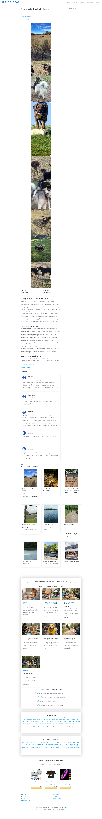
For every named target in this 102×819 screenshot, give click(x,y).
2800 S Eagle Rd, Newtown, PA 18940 (72, 564)
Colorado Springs (60, 745)
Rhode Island (51, 725)
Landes (77, 719)
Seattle (61, 742)
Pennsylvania (39, 725)
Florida (38, 719)
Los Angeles (51, 742)
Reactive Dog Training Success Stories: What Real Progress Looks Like (71, 605)
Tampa (28, 745)
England (34, 719)
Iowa (64, 719)
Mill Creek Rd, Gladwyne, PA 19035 (71, 527)
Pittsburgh (39, 744)
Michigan (49, 721)
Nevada (24, 723)
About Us (24, 794)
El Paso (78, 745)
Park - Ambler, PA (26, 561)
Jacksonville (44, 744)
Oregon (34, 725)
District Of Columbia (28, 719)
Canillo (61, 717)
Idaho (53, 719)
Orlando (24, 745)
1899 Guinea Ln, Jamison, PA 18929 (30, 529)
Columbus (34, 744)
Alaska (29, 717)
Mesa (67, 747)
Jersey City (65, 744)
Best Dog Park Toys (26, 367)
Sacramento (71, 744)
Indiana (60, 719)
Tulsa (46, 749)
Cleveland (78, 747)
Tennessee (71, 725)
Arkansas (37, 717)
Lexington (24, 747)
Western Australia (57, 726)
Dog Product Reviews (53, 602)
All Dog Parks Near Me (26, 16)
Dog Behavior (81, 2)
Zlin (73, 726)
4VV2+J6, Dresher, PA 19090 (27, 11)
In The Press (24, 798)
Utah (78, 725)
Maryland (37, 721)
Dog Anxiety (25, 602)
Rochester (76, 744)
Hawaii (50, 719)
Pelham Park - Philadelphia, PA (51, 561)
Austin (61, 744)
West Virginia (49, 726)
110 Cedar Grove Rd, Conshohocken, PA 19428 (51, 492)
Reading (32, 747)
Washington (43, 726)
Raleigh (42, 747)
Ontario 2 (30, 725)
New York (55, 723)
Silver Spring (37, 747)
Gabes (42, 719)
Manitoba (32, 721)
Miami (28, 747)
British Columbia (51, 717)
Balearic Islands (43, 717)
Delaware (77, 717)
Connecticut (71, 717)
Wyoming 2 (69, 726)
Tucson (49, 745)
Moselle (73, 721)
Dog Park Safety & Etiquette (42, 700)
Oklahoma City (47, 747)
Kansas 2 (68, 719)
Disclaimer (55, 796)
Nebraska (78, 721)
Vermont (30, 726)
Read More (25, 614)
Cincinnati (65, 742)
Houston (30, 742)
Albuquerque (73, 745)
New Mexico (42, 723)
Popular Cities (74, 2)
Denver (78, 742)
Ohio (78, 723)
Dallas (29, 744)
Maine (28, 721)
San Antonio (56, 744)
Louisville (37, 745)
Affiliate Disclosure (26, 800)
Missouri (64, 721)
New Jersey (36, 723)
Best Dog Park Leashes (27, 365)
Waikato (38, 726)
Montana (69, 721)
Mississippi (59, 721)
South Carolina (58, 725)
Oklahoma (25, 725)
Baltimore (41, 745)
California (57, 717)
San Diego (57, 742)
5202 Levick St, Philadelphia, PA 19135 (51, 527)
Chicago (40, 742)
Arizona (33, 717)
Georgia (46, 719)
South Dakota (65, 725)
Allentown (64, 747)
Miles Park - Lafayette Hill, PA (71, 488)
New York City (25, 742)
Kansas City (67, 745)
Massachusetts (43, 721)
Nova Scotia (74, 723)
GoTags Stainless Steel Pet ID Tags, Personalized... (36, 782)
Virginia (34, 726)
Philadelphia (35, 742)
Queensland (45, 725)
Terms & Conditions (57, 798)
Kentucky (73, 719)
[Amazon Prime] (53, 784)
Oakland (53, 747)
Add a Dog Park (90, 2)
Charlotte (32, 745)
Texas (75, 725)
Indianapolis (58, 747)
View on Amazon (37, 788)
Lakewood (50, 749)
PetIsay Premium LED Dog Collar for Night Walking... (65, 782)
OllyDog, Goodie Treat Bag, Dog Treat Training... (51, 782)
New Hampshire (30, 723)
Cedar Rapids (72, 747)
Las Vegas (26, 744)
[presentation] (31, 594)
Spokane (55, 749)
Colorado (66, 717)
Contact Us (24, 796)
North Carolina (61, 723)
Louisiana (24, 721)
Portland (70, 742)
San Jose (74, 742)
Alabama (25, 717)
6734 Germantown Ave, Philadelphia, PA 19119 (51, 563)
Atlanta (45, 745)
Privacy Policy (56, 794)
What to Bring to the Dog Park (28, 364)
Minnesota (54, 721)
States (68, 2)
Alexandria (54, 745)
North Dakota (68, 723)
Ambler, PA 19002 (26, 563)
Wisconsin (64, 726)
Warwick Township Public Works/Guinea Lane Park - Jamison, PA (28, 526)
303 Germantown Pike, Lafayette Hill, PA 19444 (72, 490)
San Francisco (50, 744)
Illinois (57, 719)
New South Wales (48, 723)
